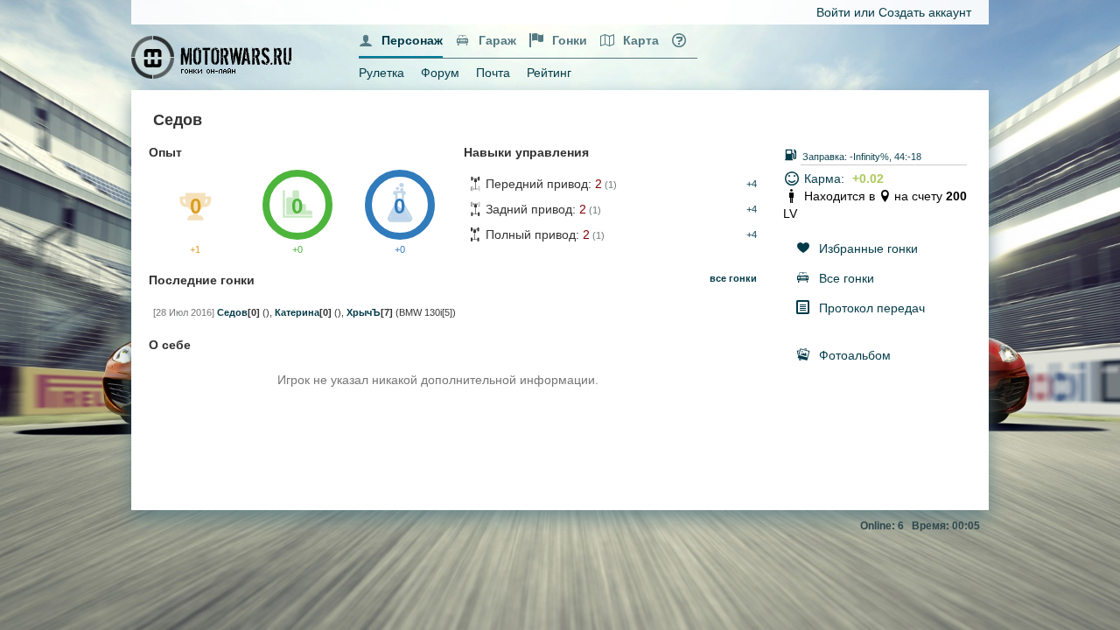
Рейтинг (549, 73)
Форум (440, 73)
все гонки (733, 278)
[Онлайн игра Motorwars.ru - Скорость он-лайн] (213, 56)
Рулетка (381, 73)
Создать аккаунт (924, 12)
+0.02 (868, 179)
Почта (493, 73)
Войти (833, 12)
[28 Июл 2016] (183, 312)
